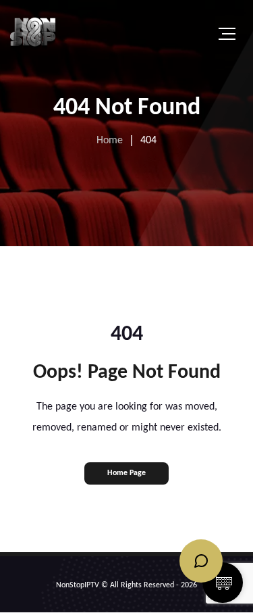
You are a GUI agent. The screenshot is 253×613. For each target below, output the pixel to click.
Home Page (126, 473)
